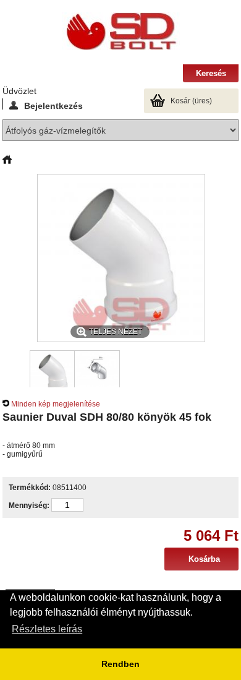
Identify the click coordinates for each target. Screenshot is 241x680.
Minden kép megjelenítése (55, 404)
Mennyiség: (29, 505)
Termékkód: (30, 487)
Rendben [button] (120, 664)
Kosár (191, 101)
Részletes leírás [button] (47, 629)
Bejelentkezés (53, 105)
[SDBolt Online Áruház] (120, 32)
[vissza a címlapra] (7, 160)
